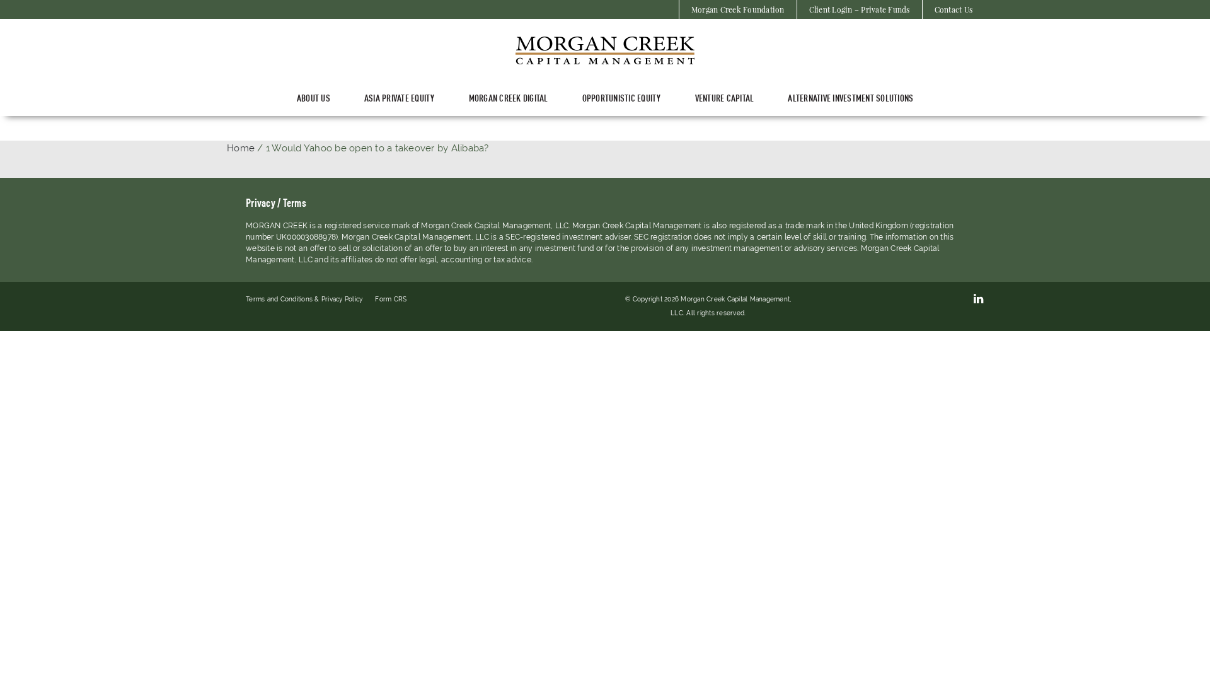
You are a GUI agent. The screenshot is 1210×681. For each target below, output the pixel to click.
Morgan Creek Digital (508, 97)
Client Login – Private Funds (859, 9)
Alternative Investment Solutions (850, 97)
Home (241, 148)
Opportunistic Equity (621, 97)
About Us (313, 97)
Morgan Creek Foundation (738, 9)
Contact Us (954, 9)
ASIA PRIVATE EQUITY (399, 97)
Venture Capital (724, 97)
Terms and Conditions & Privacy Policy (304, 299)
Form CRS (390, 299)
